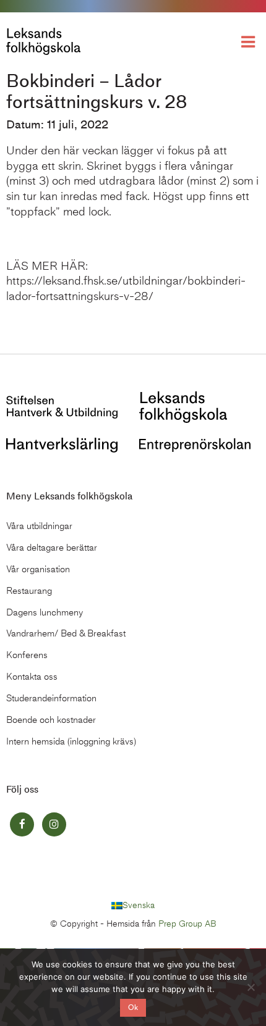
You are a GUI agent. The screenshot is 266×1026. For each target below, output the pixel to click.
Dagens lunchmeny (44, 612)
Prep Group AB (187, 924)
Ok (133, 1007)
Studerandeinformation (51, 698)
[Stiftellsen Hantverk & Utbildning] (62, 406)
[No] (250, 987)
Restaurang (29, 590)
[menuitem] (133, 906)
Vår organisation (38, 569)
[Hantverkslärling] (62, 443)
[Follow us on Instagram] (54, 824)
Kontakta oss (32, 676)
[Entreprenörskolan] (195, 443)
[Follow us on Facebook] (22, 824)
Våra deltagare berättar (51, 547)
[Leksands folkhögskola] (183, 406)
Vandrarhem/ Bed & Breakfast (66, 633)
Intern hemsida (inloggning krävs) (71, 741)
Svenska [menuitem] (138, 905)
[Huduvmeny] (250, 41)
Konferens (27, 655)
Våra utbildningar (39, 526)
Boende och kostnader (51, 719)
